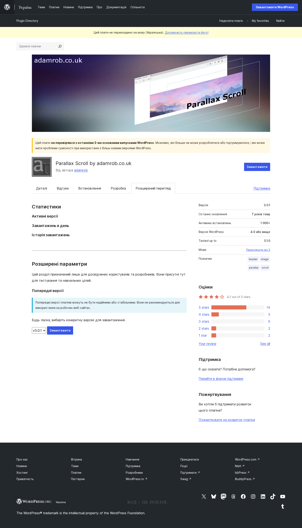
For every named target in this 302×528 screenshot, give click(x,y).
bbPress (242, 472)
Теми (74, 466)
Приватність (25, 479)
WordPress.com (247, 459)
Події (184, 466)
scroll (265, 267)
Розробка (118, 188)
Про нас (22, 459)
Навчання (132, 459)
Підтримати (190, 472)
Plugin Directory (27, 20)
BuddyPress (245, 479)
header (253, 259)
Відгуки (63, 188)
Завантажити (257, 167)
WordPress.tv (137, 479)
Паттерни (78, 479)
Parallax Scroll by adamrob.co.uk (93, 163)
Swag (185, 479)
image (265, 259)
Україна (61, 502)
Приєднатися (189, 459)
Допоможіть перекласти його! (187, 32)
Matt (240, 466)
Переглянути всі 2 (258, 249)
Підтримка (262, 188)
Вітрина (76, 459)
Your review (207, 344)
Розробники (134, 472)
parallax (253, 267)
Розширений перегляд (153, 188)
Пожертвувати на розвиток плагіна (227, 420)
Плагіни (76, 472)
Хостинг (22, 472)
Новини (21, 466)
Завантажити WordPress (275, 7)
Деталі (41, 188)
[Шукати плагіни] (60, 46)
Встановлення (89, 188)
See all (265, 344)
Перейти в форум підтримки (221, 379)
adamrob (81, 170)
